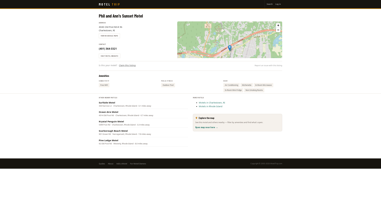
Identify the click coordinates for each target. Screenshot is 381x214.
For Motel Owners (138, 163)
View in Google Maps (109, 36)
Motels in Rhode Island (210, 106)
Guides (102, 163)
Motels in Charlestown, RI (212, 102)
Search (270, 4)
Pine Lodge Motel (108, 140)
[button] (230, 48)
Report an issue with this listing (268, 65)
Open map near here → (206, 127)
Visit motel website (109, 56)
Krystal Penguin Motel (111, 121)
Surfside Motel (107, 102)
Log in (278, 4)
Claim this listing (127, 65)
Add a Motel (121, 163)
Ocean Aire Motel (108, 111)
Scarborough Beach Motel (113, 130)
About (110, 163)
